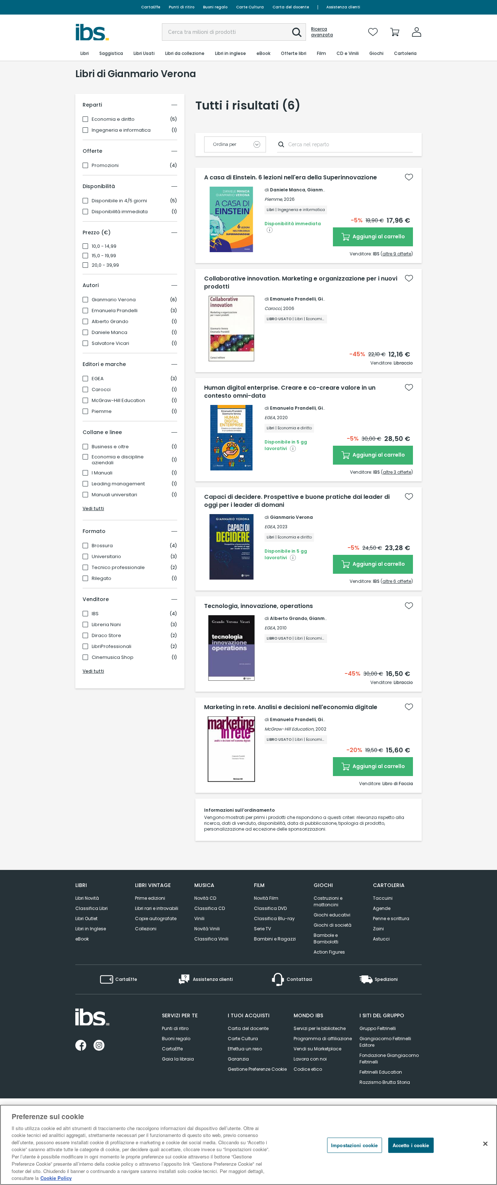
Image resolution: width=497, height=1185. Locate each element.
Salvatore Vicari (110, 343)
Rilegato (101, 578)
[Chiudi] (485, 1144)
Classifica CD (209, 908)
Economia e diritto (113, 119)
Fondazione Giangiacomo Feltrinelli (389, 1058)
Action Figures (329, 952)
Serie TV (262, 929)
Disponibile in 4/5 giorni (119, 201)
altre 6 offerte (396, 581)
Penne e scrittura (391, 918)
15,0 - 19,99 (104, 256)
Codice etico (308, 1069)
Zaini (378, 929)
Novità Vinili (207, 929)
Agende (381, 908)
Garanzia (238, 1059)
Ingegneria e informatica (121, 130)
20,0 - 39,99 (105, 265)
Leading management (118, 484)
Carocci (101, 390)
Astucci (381, 939)
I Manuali (102, 473)
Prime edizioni (150, 898)
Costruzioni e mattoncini (328, 901)
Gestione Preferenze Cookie (257, 1069)
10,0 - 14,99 (104, 246)
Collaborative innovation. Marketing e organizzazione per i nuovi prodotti (300, 283)
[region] (248, 1145)
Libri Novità (87, 898)
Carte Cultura (250, 7)
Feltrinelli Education (380, 1072)
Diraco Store (106, 636)
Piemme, (274, 199)
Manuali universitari (114, 495)
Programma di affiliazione (323, 1038)
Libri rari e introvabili (156, 908)
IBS (95, 614)
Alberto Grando (110, 322)
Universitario (106, 557)
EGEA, (270, 417)
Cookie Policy (56, 1177)
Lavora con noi (310, 1059)
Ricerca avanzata (322, 32)
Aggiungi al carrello (378, 236)
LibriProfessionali (111, 646)
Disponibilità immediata (120, 212)
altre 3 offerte (397, 472)
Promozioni (105, 165)
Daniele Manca (109, 332)
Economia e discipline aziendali (118, 460)
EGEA (98, 379)
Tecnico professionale (118, 567)
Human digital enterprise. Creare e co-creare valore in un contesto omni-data (289, 392)
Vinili (199, 918)
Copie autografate (155, 918)
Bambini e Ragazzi (275, 939)
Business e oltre (110, 447)
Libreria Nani (106, 625)
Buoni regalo (215, 7)
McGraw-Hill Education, (289, 729)
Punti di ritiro (181, 7)
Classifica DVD (270, 908)
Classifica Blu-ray (274, 918)
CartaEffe (150, 7)
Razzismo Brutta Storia (384, 1082)
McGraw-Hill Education (118, 400)
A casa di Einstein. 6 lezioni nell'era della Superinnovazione (290, 178)
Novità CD (205, 898)
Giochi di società (332, 925)
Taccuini (383, 898)
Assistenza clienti (343, 7)
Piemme (102, 411)
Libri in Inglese (90, 929)
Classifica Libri (91, 908)
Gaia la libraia (178, 1059)
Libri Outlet (86, 918)
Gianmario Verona (114, 300)
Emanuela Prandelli (115, 311)
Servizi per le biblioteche (320, 1028)
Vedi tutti (93, 508)
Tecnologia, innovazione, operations (258, 606)
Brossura (102, 546)
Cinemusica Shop (113, 657)
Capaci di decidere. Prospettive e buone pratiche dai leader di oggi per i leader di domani (297, 501)
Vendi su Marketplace (317, 1049)
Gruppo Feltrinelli (377, 1028)
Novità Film (266, 898)
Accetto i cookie (411, 1145)
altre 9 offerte (396, 254)
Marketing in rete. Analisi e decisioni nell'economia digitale (290, 707)
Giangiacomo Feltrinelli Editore (385, 1041)
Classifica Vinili (211, 939)
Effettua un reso (245, 1049)
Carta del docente (291, 7)
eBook (82, 939)
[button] (297, 32)
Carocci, (273, 308)
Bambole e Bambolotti (326, 938)
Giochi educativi (332, 915)
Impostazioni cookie (354, 1145)
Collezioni (145, 929)
